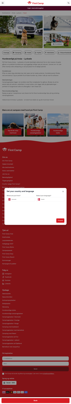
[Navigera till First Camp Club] (3, 3)
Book (35, 400)
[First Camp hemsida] (35, 3)
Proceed (60, 220)
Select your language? (43, 195)
